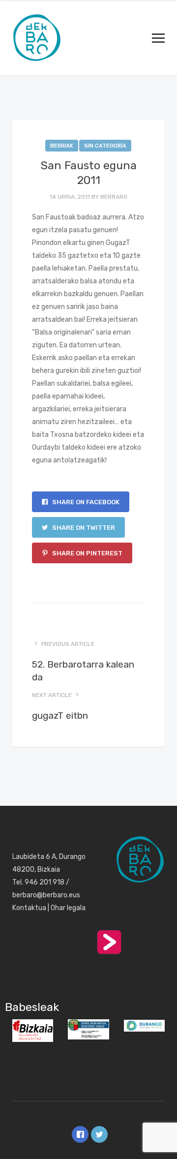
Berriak (61, 146)
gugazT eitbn (60, 715)
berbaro (113, 196)
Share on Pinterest (86, 553)
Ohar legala (68, 908)
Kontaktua (29, 908)
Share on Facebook (85, 502)
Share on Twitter (83, 527)
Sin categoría (105, 146)
